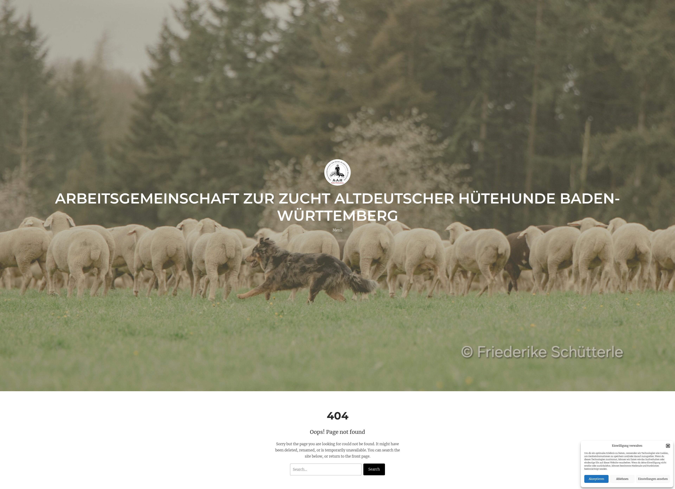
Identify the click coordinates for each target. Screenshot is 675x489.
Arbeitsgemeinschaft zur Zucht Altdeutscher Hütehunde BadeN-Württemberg (337, 207)
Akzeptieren (596, 479)
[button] (668, 446)
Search (374, 469)
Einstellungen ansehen (653, 479)
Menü (337, 230)
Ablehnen (622, 479)
